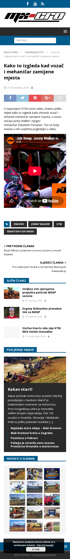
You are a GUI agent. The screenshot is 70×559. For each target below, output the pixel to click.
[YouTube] (35, 4)
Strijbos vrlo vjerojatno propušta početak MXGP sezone (39, 292)
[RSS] (42, 4)
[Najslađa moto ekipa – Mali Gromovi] (34, 474)
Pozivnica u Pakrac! (24, 438)
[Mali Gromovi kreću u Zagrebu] (52, 474)
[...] (51, 422)
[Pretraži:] (35, 40)
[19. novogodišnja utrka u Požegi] (34, 500)
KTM (59, 224)
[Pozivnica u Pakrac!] (17, 487)
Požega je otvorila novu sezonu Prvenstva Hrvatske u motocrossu (35, 444)
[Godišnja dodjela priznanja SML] (52, 513)
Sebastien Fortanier (20, 231)
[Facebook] (27, 4)
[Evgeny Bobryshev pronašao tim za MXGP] (11, 313)
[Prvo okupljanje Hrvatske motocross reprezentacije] (34, 513)
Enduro (19, 224)
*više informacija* (45, 545)
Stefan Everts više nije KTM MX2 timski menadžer (41, 329)
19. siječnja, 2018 (33, 300)
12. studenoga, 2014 (35, 336)
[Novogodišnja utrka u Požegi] (17, 525)
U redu (35, 549)
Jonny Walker (40, 224)
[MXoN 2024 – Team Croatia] (52, 500)
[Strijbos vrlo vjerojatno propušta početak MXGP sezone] (11, 293)
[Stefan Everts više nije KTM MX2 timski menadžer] (11, 332)
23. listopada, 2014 (18, 87)
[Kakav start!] (35, 380)
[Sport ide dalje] (52, 487)
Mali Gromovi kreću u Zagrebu (32, 433)
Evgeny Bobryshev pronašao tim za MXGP (42, 310)
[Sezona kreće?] (17, 500)
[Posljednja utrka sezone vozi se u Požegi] (34, 525)
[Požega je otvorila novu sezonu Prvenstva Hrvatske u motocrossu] (34, 487)
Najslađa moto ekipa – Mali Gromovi (36, 428)
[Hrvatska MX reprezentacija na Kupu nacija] (17, 513)
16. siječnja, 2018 (33, 316)
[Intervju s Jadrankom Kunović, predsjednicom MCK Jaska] (52, 525)
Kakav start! (20, 389)
